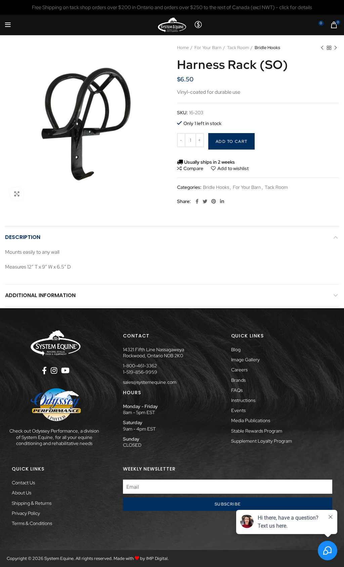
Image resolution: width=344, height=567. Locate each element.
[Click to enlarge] (17, 194)
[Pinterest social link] (213, 201)
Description (22, 237)
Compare (193, 168)
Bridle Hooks (267, 47)
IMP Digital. (157, 558)
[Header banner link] (172, 7)
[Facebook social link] (197, 201)
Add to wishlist (233, 168)
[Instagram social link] (54, 370)
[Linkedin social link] (222, 201)
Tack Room (238, 47)
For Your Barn (208, 47)
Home (183, 47)
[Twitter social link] (205, 201)
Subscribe (228, 504)
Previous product (322, 47)
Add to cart (231, 141)
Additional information (40, 295)
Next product (335, 47)
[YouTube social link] (65, 370)
